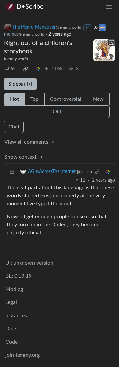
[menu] (109, 7)
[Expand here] (104, 50)
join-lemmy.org (22, 355)
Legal (11, 302)
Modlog (14, 289)
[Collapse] (12, 172)
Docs (11, 328)
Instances (16, 315)
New (98, 99)
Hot (14, 99)
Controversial (65, 99)
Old (57, 111)
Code (11, 342)
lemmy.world (16, 59)
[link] (25, 69)
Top (34, 99)
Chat (14, 126)
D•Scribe (30, 6)
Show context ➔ (23, 157)
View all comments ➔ (29, 142)
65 (13, 69)
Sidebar (17, 84)
